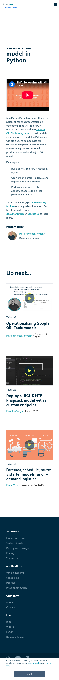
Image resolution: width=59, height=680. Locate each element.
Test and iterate (14, 543)
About (9, 602)
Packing (10, 582)
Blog (8, 621)
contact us (33, 213)
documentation (15, 213)
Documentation (15, 636)
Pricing (10, 553)
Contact (10, 607)
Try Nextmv (12, 558)
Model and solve (15, 538)
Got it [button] (29, 674)
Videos (10, 626)
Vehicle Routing (15, 572)
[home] (8, 5)
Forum (9, 631)
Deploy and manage (17, 548)
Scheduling (12, 577)
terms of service (34, 663)
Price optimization (16, 587)
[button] (55, 4)
